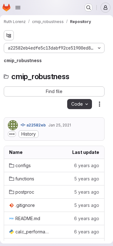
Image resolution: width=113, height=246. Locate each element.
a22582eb (35, 125)
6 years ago (86, 165)
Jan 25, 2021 (59, 125)
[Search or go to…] (88, 7)
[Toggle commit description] (12, 134)
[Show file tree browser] (9, 35)
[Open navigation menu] (18, 8)
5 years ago (86, 178)
